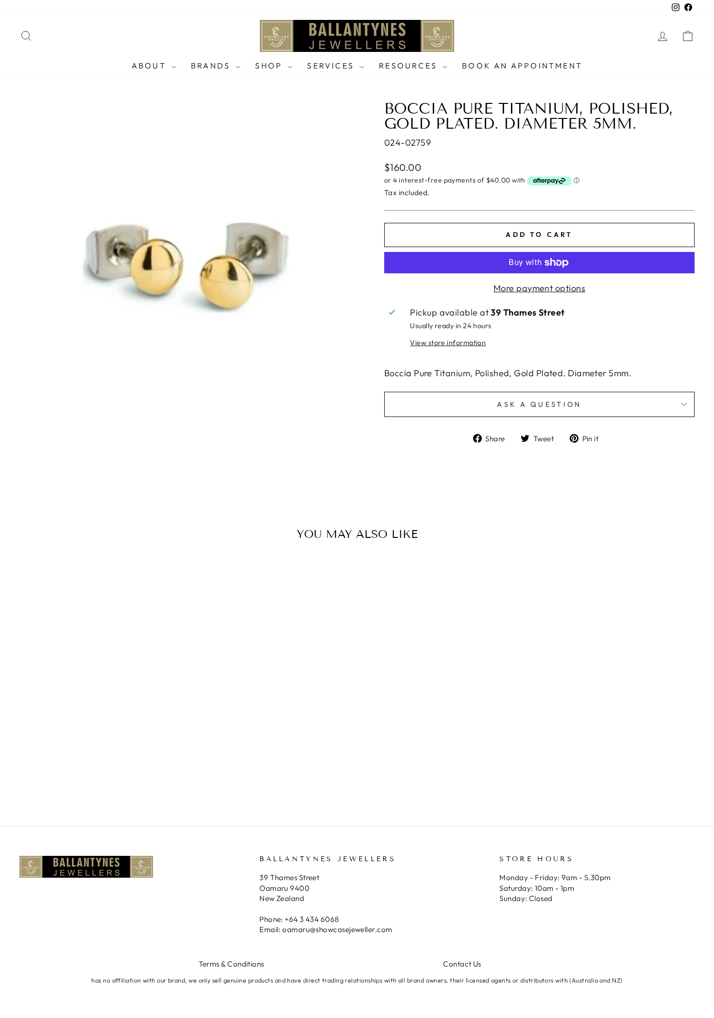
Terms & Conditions (231, 963)
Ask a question (539, 404)
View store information (448, 342)
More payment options (539, 288)
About (150, 65)
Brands (212, 65)
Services (332, 65)
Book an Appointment (522, 65)
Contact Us (462, 963)
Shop (270, 65)
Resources (409, 65)
